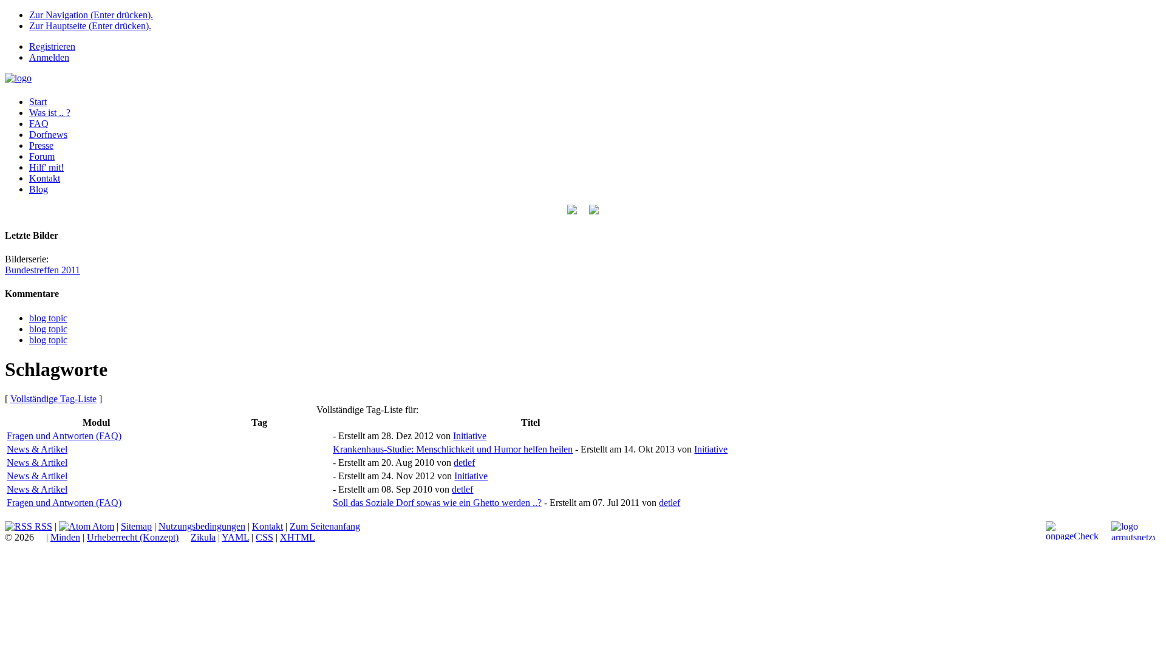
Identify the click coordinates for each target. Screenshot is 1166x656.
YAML (235, 537)
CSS (264, 537)
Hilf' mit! (46, 167)
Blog (38, 189)
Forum (42, 156)
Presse (41, 145)
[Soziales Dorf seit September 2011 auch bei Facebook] (594, 211)
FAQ (39, 123)
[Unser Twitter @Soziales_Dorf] (572, 211)
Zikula (203, 537)
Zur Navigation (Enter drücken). (91, 15)
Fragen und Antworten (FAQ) (64, 436)
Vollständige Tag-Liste (53, 399)
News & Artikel (37, 449)
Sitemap (136, 526)
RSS (42, 526)
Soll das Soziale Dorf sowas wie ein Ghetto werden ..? (437, 502)
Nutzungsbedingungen (202, 526)
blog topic (48, 318)
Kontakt (44, 178)
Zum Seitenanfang (325, 526)
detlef (464, 462)
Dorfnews (48, 134)
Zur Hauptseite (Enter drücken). (90, 26)
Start (38, 102)
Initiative (469, 436)
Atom (102, 526)
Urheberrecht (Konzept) (133, 537)
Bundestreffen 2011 (42, 270)
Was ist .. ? (49, 113)
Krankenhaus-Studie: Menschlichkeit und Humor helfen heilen (453, 449)
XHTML (297, 537)
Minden (65, 537)
